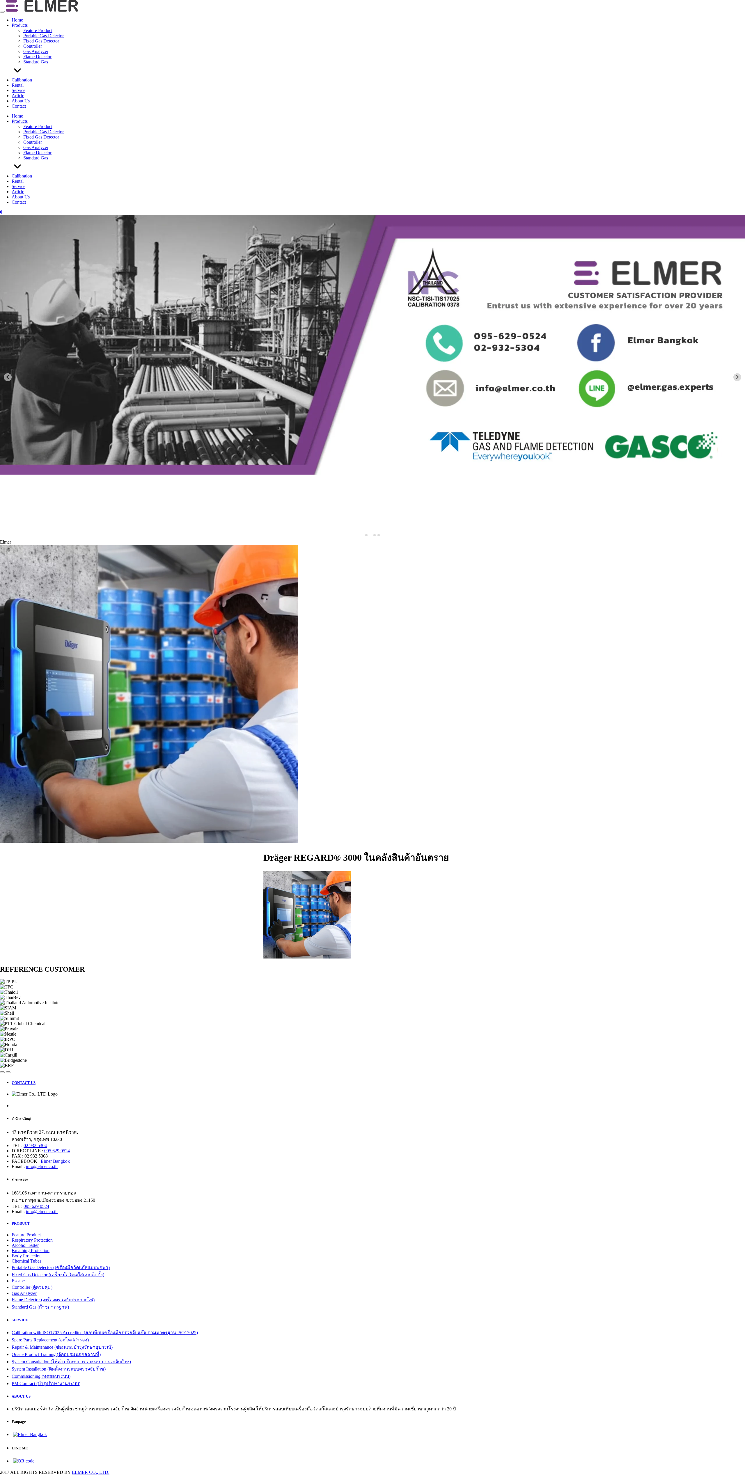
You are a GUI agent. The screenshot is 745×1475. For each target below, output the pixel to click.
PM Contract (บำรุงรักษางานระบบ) (46, 1383)
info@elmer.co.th (42, 1166)
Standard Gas (35, 61)
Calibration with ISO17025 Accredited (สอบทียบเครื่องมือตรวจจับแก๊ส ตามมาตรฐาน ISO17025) (105, 1332)
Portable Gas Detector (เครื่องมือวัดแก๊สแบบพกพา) (61, 1267)
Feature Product (37, 30)
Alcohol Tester (25, 1245)
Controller (32, 46)
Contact (19, 106)
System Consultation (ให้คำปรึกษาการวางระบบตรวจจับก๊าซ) (71, 1361)
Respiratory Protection (32, 1240)
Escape (18, 1280)
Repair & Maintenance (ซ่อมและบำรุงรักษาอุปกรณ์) (62, 1347)
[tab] (366, 535)
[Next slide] (737, 377)
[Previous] (2, 1072)
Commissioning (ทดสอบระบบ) (41, 1376)
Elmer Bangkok (55, 1161)
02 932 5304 (35, 1145)
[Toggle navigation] (2, 12)
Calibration (22, 79)
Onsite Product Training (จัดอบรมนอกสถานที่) (56, 1354)
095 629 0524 (57, 1150)
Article (18, 95)
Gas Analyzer (35, 51)
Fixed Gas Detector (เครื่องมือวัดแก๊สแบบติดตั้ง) (58, 1274)
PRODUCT (21, 1223)
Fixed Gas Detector (41, 40)
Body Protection (27, 1255)
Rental (18, 85)
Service (18, 90)
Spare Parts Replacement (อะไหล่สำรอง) (50, 1339)
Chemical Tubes (26, 1261)
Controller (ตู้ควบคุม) (32, 1287)
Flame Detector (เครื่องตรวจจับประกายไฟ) (53, 1299)
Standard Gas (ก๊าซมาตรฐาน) (40, 1306)
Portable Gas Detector (43, 35)
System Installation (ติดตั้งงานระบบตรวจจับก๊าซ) (59, 1368)
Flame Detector (37, 56)
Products (20, 25)
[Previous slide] (8, 377)
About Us (21, 100)
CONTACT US (24, 1082)
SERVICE (20, 1320)
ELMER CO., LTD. (90, 1472)
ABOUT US (21, 1396)
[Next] (8, 1072)
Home (17, 19)
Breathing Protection (30, 1250)
